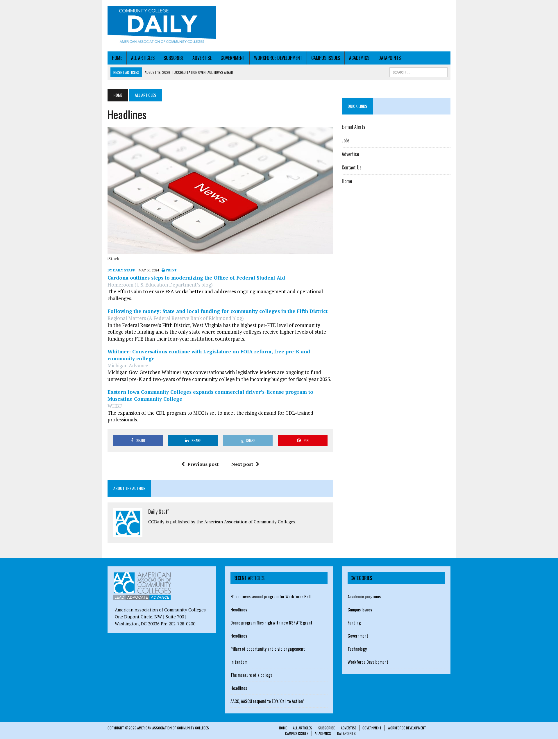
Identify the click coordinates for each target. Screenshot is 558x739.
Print (171, 270)
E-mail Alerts (353, 126)
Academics (359, 57)
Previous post (203, 464)
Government (233, 57)
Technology (357, 648)
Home (117, 57)
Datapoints (389, 57)
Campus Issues (325, 57)
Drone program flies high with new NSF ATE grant (271, 622)
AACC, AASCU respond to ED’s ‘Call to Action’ (267, 701)
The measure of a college (251, 675)
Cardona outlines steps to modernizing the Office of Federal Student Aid (196, 277)
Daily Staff (158, 511)
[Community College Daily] (162, 26)
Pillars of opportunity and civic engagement (267, 648)
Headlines (238, 609)
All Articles (143, 57)
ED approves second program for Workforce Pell (270, 596)
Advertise (202, 57)
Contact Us (352, 167)
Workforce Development (278, 57)
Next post (242, 464)
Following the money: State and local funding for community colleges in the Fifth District (218, 311)
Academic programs (364, 596)
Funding (354, 622)
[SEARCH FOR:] (418, 71)
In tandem (238, 662)
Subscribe (173, 57)
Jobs (346, 140)
